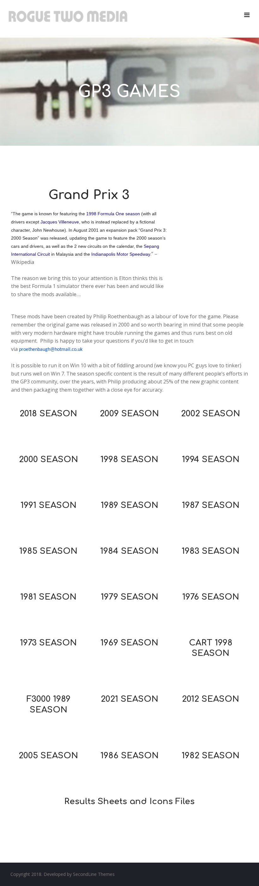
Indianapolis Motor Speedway (120, 254)
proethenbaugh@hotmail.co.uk (50, 349)
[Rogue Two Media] (68, 19)
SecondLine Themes (94, 874)
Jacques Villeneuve (59, 221)
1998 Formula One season (113, 213)
